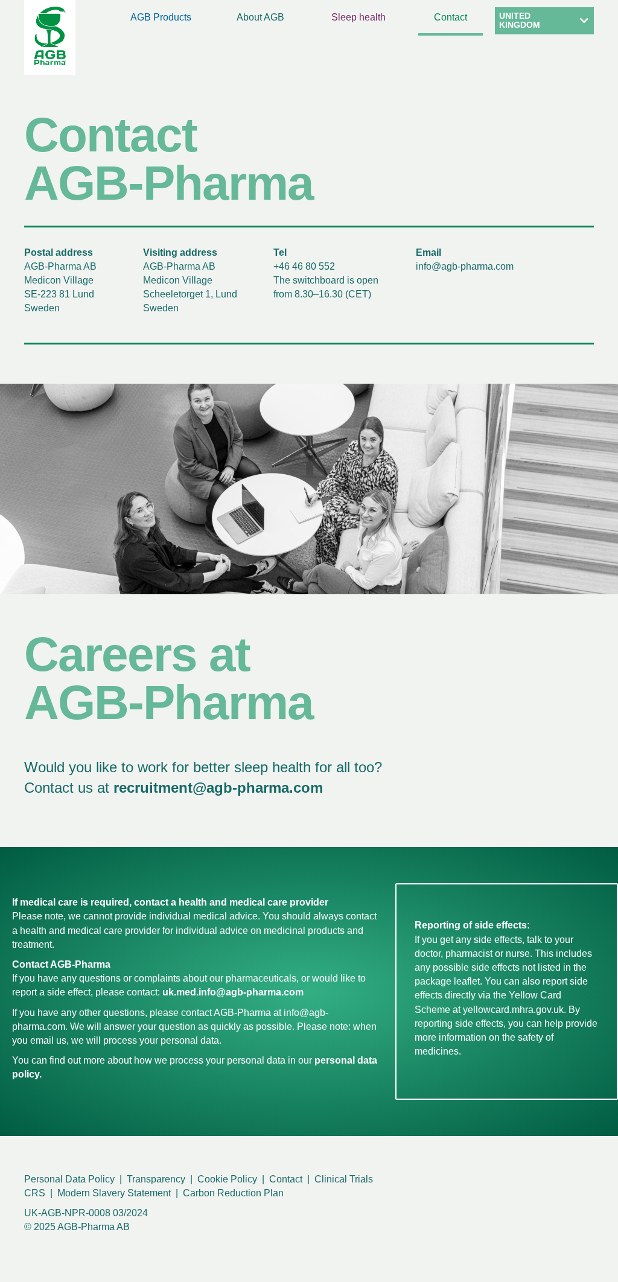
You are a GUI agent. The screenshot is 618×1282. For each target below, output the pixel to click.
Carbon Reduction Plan (233, 1193)
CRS (34, 1193)
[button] (544, 20)
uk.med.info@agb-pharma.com (233, 992)
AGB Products (160, 17)
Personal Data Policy (69, 1179)
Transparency (156, 1179)
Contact (450, 17)
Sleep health (358, 17)
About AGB (260, 17)
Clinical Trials (343, 1179)
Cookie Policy (227, 1179)
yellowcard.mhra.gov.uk (513, 1009)
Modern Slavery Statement (114, 1193)
